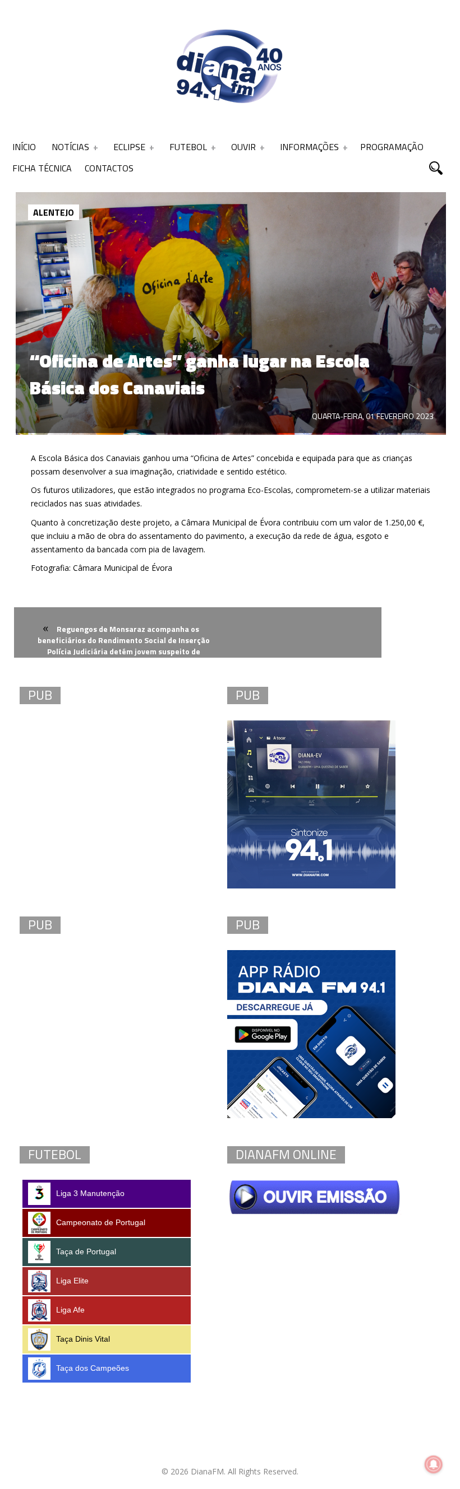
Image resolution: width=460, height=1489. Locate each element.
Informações (309, 146)
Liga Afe (70, 1309)
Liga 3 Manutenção (90, 1193)
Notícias (70, 146)
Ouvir (243, 146)
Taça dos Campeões (92, 1368)
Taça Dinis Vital (83, 1338)
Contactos (109, 168)
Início (24, 146)
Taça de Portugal (86, 1251)
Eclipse (129, 146)
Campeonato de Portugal (100, 1222)
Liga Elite (72, 1280)
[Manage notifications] (434, 1464)
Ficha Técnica (42, 168)
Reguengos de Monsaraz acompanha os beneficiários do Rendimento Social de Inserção (124, 634)
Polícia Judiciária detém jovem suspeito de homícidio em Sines (123, 658)
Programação (392, 146)
